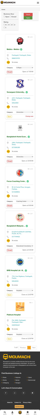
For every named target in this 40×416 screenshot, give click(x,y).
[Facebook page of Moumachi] (5, 393)
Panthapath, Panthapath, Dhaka (21, 55)
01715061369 (16, 147)
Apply (28, 18)
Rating (6, 22)
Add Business (19, 406)
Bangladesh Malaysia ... (16, 226)
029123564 (15, 103)
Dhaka (4, 377)
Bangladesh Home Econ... (17, 137)
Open (7, 17)
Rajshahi (18, 377)
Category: (10, 67)
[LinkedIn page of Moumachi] (32, 393)
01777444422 (16, 236)
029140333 (15, 281)
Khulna (5, 380)
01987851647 (16, 325)
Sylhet (30, 377)
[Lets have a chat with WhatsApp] (14, 393)
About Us (10, 402)
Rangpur (17, 383)
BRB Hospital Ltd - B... (15, 270)
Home (3, 9)
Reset (28, 14)
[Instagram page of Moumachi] (23, 393)
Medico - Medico (13, 49)
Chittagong (6, 383)
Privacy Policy (27, 402)
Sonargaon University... (16, 92)
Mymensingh (31, 380)
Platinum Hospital (14, 315)
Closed (13, 17)
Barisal (17, 380)
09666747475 (16, 58)
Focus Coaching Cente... (16, 181)
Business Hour (9, 14)
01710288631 (16, 192)
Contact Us (17, 402)
